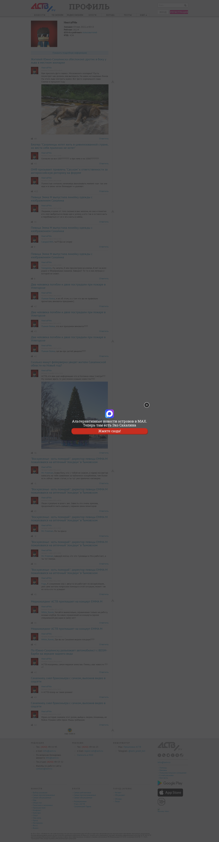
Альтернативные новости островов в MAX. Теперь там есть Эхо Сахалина (109, 423)
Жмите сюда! (109, 431)
